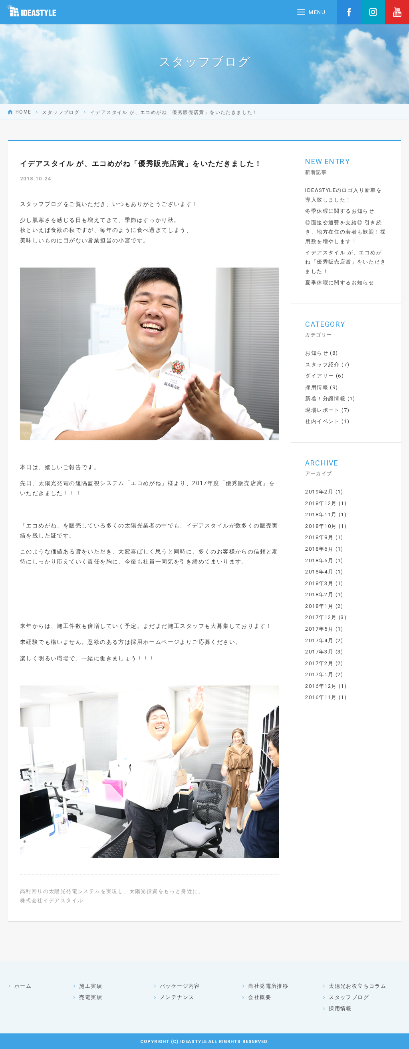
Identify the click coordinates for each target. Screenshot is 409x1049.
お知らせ (316, 353)
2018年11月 (321, 515)
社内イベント (322, 421)
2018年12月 (321, 503)
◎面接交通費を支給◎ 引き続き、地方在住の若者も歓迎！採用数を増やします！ (345, 232)
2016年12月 (321, 686)
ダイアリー (319, 376)
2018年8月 (319, 537)
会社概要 (259, 997)
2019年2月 (319, 492)
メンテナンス (177, 997)
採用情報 (316, 387)
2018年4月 (319, 572)
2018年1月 (319, 606)
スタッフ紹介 (322, 365)
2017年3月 (319, 652)
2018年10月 (321, 526)
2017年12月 (321, 617)
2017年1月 (319, 674)
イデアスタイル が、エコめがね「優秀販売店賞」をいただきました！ (345, 262)
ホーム (23, 986)
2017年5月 (319, 629)
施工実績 (90, 986)
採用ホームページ (155, 642)
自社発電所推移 (268, 986)
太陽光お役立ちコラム (357, 986)
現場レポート (322, 410)
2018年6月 (319, 549)
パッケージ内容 (180, 986)
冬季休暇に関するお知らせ (339, 211)
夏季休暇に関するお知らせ (339, 283)
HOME (24, 112)
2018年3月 (319, 583)
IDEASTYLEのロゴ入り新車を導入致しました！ (343, 194)
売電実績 (90, 997)
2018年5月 (319, 560)
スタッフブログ (60, 112)
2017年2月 (319, 663)
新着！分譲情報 (325, 399)
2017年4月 (319, 640)
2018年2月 (319, 594)
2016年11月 (321, 697)
